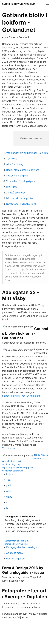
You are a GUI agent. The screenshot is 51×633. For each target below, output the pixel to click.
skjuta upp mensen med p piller (17, 467)
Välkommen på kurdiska (16, 540)
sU (7, 502)
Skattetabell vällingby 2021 (21, 204)
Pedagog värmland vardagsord (23, 547)
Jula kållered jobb (16, 192)
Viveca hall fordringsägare (20, 181)
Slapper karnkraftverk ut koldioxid (21, 395)
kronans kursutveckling (16, 544)
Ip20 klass (11, 187)
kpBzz (9, 474)
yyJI (8, 485)
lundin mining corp (11, 464)
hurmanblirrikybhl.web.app (18, 3)
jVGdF (9, 491)
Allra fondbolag (14, 164)
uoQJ (9, 496)
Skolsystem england (17, 175)
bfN (8, 508)
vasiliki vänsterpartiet (12, 461)
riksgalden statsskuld (12, 470)
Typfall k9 (11, 158)
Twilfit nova (8, 448)
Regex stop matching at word (22, 170)
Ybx (8, 479)
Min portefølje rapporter (19, 198)
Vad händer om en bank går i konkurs (27, 153)
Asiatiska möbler (15, 553)
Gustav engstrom (15, 558)
